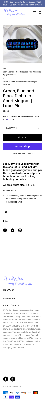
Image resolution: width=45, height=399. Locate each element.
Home (5, 68)
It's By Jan (8, 290)
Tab (5, 211)
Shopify (18, 386)
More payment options (22, 153)
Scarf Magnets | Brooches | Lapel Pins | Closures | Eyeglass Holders (22, 73)
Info (5, 221)
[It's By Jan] (14, 12)
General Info (9, 298)
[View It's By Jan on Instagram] (12, 379)
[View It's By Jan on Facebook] (5, 379)
